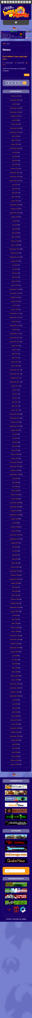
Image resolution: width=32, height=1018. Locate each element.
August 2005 (15, 611)
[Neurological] (16, 824)
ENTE (4, 65)
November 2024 (15, 112)
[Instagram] (8, 2)
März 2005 (15, 623)
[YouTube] (16, 2)
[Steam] (13, 2)
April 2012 (15, 354)
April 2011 (15, 402)
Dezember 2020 (15, 205)
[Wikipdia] (27, 2)
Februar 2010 (15, 454)
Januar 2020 (15, 245)
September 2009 (15, 474)
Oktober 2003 (15, 692)
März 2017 (15, 321)
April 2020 (15, 233)
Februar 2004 (15, 676)
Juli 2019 (15, 265)
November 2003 (15, 688)
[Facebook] (5, 2)
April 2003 (15, 712)
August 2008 (15, 519)
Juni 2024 (15, 120)
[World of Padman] (16, 12)
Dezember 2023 (15, 128)
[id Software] (16, 911)
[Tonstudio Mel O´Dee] (16, 806)
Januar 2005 (15, 631)
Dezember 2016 (15, 325)
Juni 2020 (15, 225)
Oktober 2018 (15, 297)
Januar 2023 (15, 144)
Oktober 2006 (15, 575)
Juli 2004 (15, 656)
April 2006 (15, 591)
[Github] (30, 2)
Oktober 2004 (15, 644)
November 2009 (15, 466)
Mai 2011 (15, 398)
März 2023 (15, 140)
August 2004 (15, 652)
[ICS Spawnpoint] (16, 885)
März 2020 (15, 237)
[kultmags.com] (16, 856)
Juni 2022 (15, 156)
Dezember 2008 (15, 503)
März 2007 (15, 563)
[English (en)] (17, 28)
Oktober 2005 (15, 603)
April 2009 (15, 487)
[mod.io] (24, 2)
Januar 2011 (15, 410)
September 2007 (15, 539)
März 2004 (15, 672)
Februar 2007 (15, 567)
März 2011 (15, 406)
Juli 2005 (15, 615)
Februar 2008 (15, 527)
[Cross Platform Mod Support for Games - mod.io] (23, 911)
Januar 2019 (15, 285)
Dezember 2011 (15, 370)
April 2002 (15, 752)
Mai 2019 (15, 273)
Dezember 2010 (15, 414)
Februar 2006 (15, 599)
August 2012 (15, 346)
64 (21, 83)
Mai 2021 (15, 189)
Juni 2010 (15, 438)
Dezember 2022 (15, 148)
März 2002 (15, 756)
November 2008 (15, 507)
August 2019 (15, 261)
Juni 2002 (15, 744)
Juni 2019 (15, 269)
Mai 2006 (15, 587)
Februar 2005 (15, 627)
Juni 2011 (15, 394)
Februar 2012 (15, 362)
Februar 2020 (15, 241)
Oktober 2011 (15, 378)
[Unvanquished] (16, 850)
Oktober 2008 (15, 511)
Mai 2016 (15, 330)
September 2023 (15, 132)
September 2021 (15, 181)
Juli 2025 (15, 104)
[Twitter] (10, 2)
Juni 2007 (15, 551)
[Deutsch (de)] (14, 28)
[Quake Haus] (16, 862)
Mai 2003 (15, 708)
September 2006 (15, 579)
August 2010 (15, 430)
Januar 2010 (15, 458)
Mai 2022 (15, 160)
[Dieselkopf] (16, 812)
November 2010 (15, 418)
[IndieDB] (21, 2)
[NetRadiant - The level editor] (16, 891)
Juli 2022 (15, 152)
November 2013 (15, 333)
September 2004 (15, 648)
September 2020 (15, 213)
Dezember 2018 (15, 289)
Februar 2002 (15, 760)
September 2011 (15, 382)
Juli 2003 (15, 700)
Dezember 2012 (15, 338)
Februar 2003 (15, 720)
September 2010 (15, 426)
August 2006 (15, 583)
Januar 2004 (15, 680)
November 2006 (15, 571)
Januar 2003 (15, 724)
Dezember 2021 (15, 173)
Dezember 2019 (15, 249)
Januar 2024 (15, 124)
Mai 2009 (15, 482)
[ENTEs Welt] (16, 787)
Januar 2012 (15, 366)
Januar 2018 (15, 309)
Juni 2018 (15, 305)
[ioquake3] (9, 911)
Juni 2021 (15, 185)
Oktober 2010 (15, 422)
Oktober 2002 (15, 732)
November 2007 (15, 535)
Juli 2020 (15, 221)
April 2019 (15, 277)
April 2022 (15, 164)
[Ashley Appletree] (16, 794)
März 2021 (15, 197)
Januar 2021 (15, 201)
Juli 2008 (15, 523)
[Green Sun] (16, 818)
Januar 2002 (14, 764)
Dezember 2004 (15, 635)
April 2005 (15, 619)
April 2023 (15, 136)
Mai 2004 (15, 664)
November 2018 (15, 293)
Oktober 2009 (15, 470)
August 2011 (15, 386)
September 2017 (15, 317)
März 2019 (15, 281)
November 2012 (15, 342)
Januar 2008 (15, 531)
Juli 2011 (15, 390)
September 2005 (15, 607)
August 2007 (15, 543)
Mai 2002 (15, 748)
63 (17, 83)
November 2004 (15, 639)
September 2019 (15, 257)
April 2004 (15, 668)
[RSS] (2, 2)
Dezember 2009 (15, 462)
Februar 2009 (15, 495)
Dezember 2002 (15, 728)
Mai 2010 (15, 442)
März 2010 (15, 450)
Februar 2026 (15, 96)
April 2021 (15, 193)
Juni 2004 (15, 660)
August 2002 (15, 740)
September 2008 (15, 515)
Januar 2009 (15, 499)
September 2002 (15, 736)
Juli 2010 (15, 434)
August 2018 (15, 301)
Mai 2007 (15, 555)
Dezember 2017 (15, 313)
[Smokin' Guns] (16, 837)
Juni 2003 (15, 704)
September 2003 (15, 696)
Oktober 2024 (15, 116)
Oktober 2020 (15, 209)
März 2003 (15, 716)
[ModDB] (19, 2)
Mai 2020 (15, 229)
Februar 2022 (15, 168)
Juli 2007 (15, 547)
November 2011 (15, 374)
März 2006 (15, 595)
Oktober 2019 (15, 253)
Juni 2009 (15, 478)
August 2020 (15, 217)
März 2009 (15, 491)
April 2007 (15, 559)
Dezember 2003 (15, 684)
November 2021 (15, 176)
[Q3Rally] (16, 843)
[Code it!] (16, 800)
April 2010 (15, 446)
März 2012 (15, 358)
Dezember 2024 (15, 108)
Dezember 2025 (15, 100)
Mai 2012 (15, 350)
